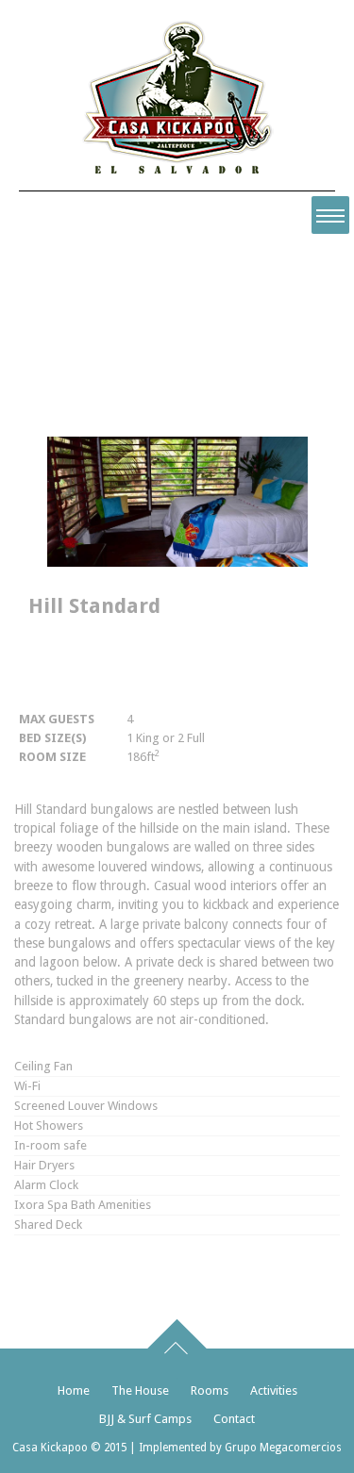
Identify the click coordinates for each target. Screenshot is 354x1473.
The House (140, 1390)
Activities (273, 1390)
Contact (234, 1419)
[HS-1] (177, 562)
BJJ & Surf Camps (145, 1419)
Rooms (209, 1390)
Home (74, 1390)
